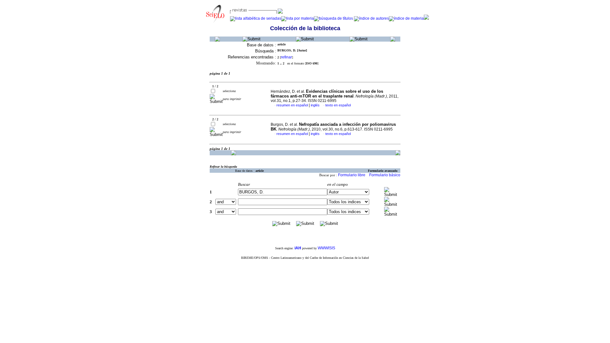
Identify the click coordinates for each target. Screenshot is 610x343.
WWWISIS (326, 248)
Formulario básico (384, 175)
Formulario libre (351, 175)
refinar (286, 57)
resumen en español (292, 105)
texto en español (338, 105)
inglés (315, 105)
